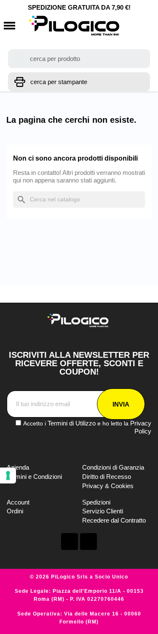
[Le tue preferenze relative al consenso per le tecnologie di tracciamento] (8, 475)
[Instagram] (88, 541)
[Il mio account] (130, 25)
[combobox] (79, 58)
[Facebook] (69, 541)
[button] (9, 25)
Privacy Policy (140, 427)
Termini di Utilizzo (72, 423)
